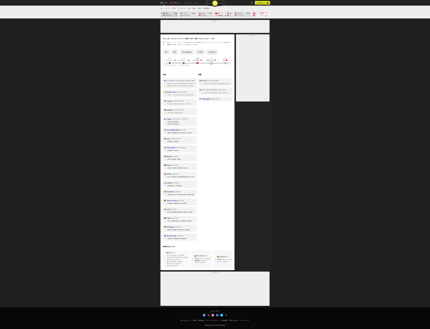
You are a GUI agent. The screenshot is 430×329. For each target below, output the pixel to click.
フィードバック (244, 320)
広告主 (194, 320)
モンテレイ (205, 80)
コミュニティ (187, 3)
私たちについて (186, 320)
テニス (165, 3)
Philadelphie (206, 99)
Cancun (169, 101)
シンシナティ (171, 80)
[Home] (161, 8)
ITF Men (200, 52)
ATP (166, 52)
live (262, 13)
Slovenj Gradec (172, 236)
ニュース (167, 8)
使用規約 (201, 320)
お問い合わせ (233, 320)
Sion (168, 139)
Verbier (169, 174)
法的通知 (224, 320)
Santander (170, 192)
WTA (174, 52)
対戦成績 (206, 8)
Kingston (170, 110)
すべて (264, 16)
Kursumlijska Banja (173, 130)
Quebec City (171, 92)
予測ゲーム (176, 3)
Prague (169, 119)
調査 (199, 8)
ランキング (182, 8)
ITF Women (212, 52)
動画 (194, 8)
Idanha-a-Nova (172, 200)
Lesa (168, 209)
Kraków (169, 183)
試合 (174, 8)
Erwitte (169, 165)
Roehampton (171, 147)
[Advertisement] (215, 27)
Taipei (169, 218)
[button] (196, 3)
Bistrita (169, 156)
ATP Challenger (187, 52)
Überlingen (170, 227)
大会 (189, 8)
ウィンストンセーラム (209, 90)
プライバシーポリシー (213, 320)
